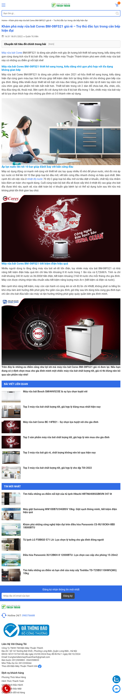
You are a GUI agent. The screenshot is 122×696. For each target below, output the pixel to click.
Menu (3, 5)
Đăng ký (68, 595)
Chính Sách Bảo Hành (12, 685)
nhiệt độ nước (35, 179)
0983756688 (28, 615)
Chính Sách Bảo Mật (12, 688)
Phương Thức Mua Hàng (14, 677)
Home (4, 20)
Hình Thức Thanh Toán (13, 681)
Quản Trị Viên (31, 36)
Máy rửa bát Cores (12, 52)
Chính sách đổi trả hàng (13, 692)
